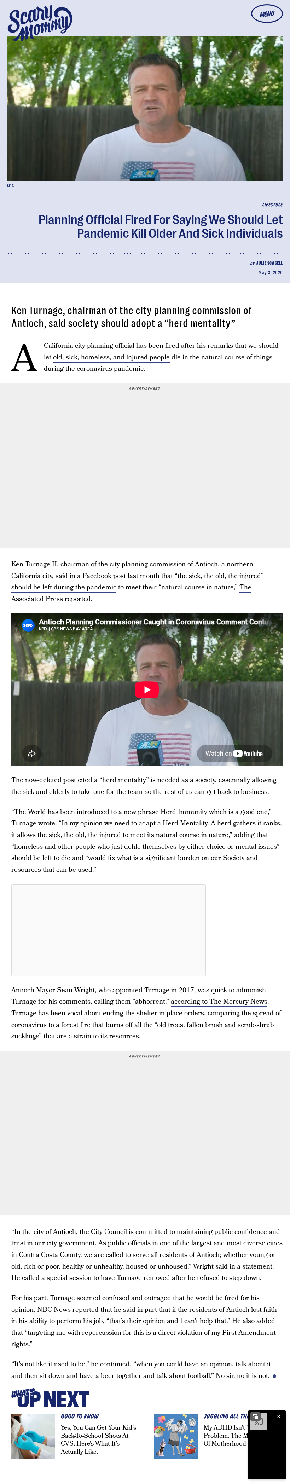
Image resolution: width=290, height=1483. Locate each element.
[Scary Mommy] (40, 23)
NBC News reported (68, 1310)
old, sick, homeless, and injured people (111, 357)
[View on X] (108, 930)
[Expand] (255, 1416)
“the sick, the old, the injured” (219, 576)
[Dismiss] (278, 1416)
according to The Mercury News (219, 1001)
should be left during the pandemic (63, 587)
